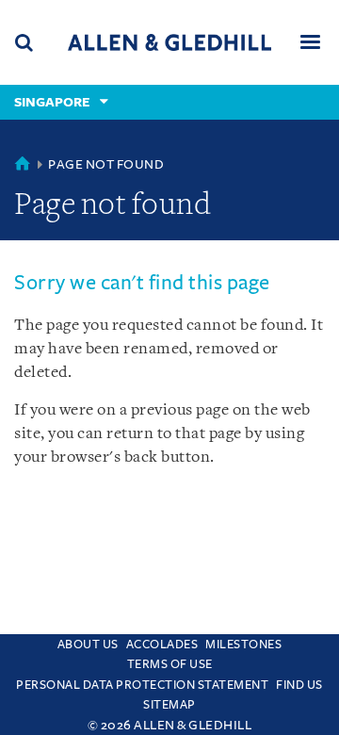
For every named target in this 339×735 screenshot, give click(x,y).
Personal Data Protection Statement (142, 685)
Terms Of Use (170, 664)
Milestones (243, 644)
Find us (299, 685)
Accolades (162, 644)
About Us (88, 644)
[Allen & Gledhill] (169, 42)
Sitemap (169, 704)
